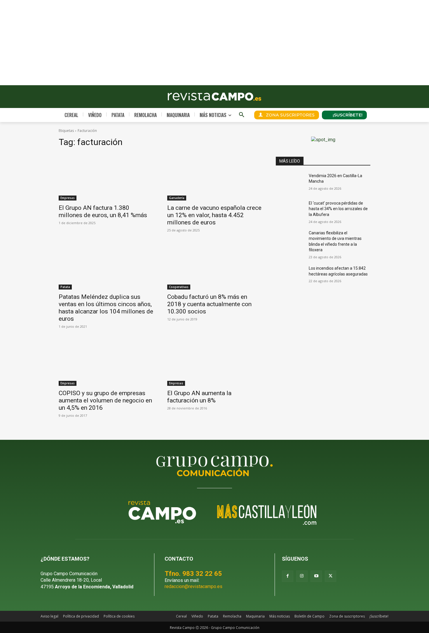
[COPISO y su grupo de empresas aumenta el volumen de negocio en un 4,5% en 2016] (106, 362)
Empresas (67, 198)
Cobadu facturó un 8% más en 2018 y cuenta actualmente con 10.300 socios (209, 304)
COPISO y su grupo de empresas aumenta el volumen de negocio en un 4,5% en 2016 (105, 400)
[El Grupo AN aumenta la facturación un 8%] (214, 362)
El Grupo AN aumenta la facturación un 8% (199, 397)
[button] (242, 115)
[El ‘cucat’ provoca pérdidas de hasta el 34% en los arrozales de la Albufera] (290, 210)
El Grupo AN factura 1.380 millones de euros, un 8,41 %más (103, 211)
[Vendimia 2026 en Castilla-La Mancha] (290, 183)
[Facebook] (287, 576)
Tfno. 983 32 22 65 (193, 573)
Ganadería (176, 198)
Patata (65, 287)
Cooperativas (179, 287)
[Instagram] (302, 576)
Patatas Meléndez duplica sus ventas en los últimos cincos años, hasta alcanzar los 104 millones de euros (106, 307)
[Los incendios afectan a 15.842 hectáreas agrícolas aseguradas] (290, 275)
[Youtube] (316, 576)
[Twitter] (330, 576)
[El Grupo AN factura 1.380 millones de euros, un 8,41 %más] (106, 176)
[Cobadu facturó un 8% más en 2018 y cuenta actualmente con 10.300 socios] (214, 266)
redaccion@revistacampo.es (193, 586)
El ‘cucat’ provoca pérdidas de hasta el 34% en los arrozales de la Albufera (338, 209)
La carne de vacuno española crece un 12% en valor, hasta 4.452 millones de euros (214, 215)
